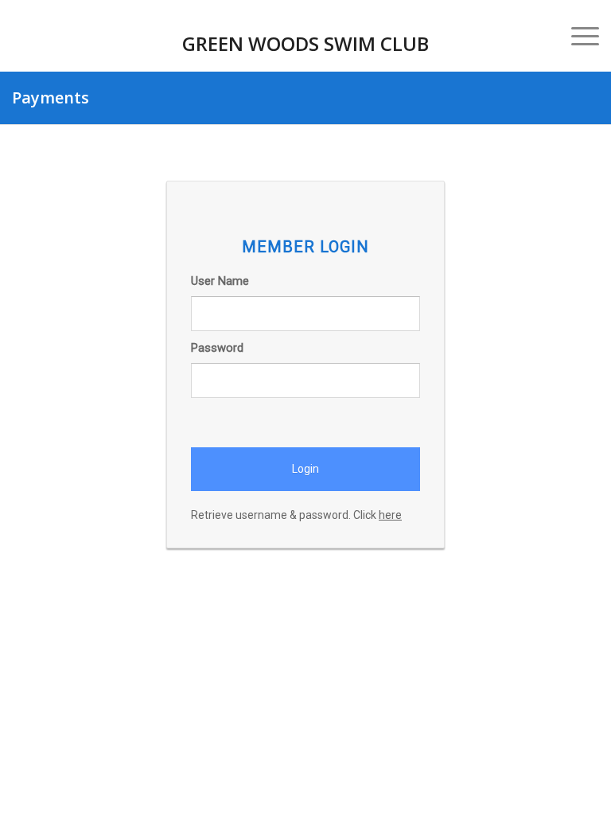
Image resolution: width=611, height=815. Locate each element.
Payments (50, 97)
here (390, 515)
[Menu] (577, 36)
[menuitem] (577, 36)
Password (217, 348)
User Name (220, 281)
